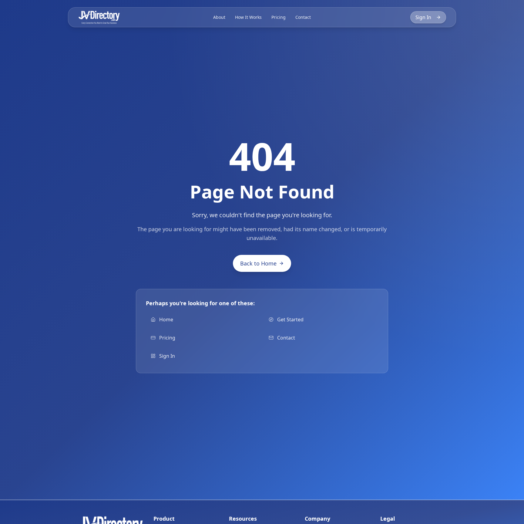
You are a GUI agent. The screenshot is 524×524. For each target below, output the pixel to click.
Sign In (423, 17)
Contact (303, 17)
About (219, 17)
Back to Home (258, 263)
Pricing (278, 17)
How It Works (248, 17)
